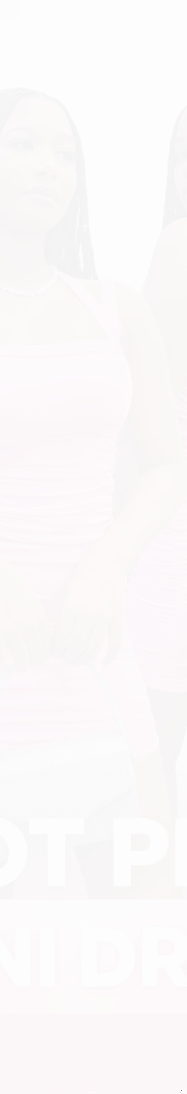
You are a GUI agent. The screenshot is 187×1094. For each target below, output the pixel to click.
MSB (93, 3)
